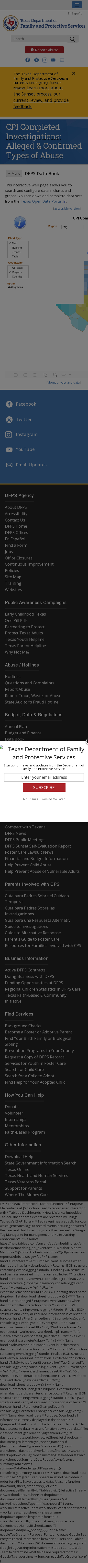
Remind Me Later (53, 799)
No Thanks (30, 799)
